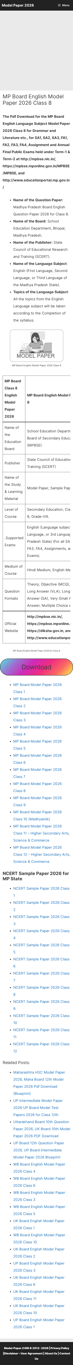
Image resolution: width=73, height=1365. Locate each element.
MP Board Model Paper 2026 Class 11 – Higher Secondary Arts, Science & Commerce (41, 833)
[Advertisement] (36, 50)
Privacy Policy (59, 1348)
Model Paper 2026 (18, 5)
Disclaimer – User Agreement (23, 1353)
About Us (51, 1353)
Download (36, 667)
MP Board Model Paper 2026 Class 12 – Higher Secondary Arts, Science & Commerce (41, 854)
